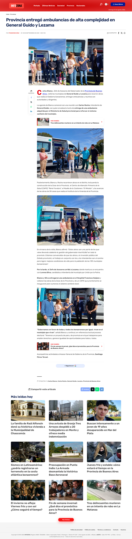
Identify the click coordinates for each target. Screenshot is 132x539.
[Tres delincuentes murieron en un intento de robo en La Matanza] (104, 490)
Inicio (7, 14)
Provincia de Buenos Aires (91, 381)
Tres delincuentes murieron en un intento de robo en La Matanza (103, 506)
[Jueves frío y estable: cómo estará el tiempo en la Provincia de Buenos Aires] (104, 452)
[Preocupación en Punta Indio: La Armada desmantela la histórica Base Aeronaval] (66, 452)
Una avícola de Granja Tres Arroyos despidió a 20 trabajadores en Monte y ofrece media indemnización (65, 430)
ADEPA (99, 534)
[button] (101, 4)
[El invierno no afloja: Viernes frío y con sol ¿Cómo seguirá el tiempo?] (28, 490)
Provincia (13, 14)
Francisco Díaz (14, 33)
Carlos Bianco (52, 381)
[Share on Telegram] (102, 389)
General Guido (72, 381)
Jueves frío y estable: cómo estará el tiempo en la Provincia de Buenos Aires (103, 468)
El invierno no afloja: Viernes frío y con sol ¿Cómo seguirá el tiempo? (26, 506)
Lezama (79, 381)
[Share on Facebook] (118, 33)
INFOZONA (27, 534)
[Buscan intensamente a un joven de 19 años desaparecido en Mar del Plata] (104, 410)
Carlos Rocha (62, 381)
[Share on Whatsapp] (124, 33)
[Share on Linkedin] (31, 111)
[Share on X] (121, 33)
